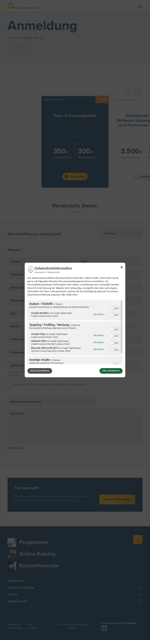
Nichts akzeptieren (39, 370)
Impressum (40, 272)
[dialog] (75, 320)
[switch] (115, 308)
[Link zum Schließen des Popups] (122, 268)
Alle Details (98, 314)
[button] (111, 308)
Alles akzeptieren (111, 370)
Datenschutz (53, 272)
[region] (75, 332)
